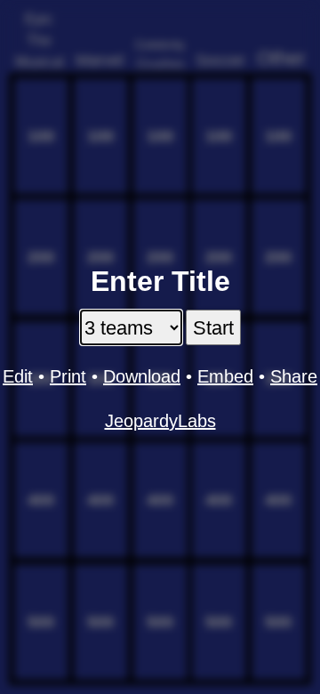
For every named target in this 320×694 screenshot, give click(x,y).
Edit (18, 376)
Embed (225, 376)
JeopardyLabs (160, 421)
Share (293, 376)
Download (141, 376)
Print (68, 376)
